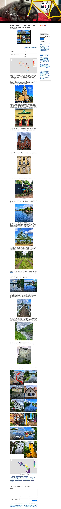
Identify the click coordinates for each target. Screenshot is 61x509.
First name (41, 29)
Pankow (41, 70)
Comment (12, 488)
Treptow (46, 75)
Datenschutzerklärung (43, 22)
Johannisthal (26, 477)
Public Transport (45, 71)
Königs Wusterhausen (32, 477)
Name (11, 496)
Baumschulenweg (47, 54)
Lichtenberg (48, 66)
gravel (20, 477)
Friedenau (47, 58)
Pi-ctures (34, 22)
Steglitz (41, 74)
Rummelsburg (46, 72)
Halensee (44, 65)
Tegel (42, 74)
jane (11, 28)
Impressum (48, 22)
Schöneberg (42, 73)
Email (20, 496)
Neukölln (21, 478)
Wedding (45, 77)
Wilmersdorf (12, 481)
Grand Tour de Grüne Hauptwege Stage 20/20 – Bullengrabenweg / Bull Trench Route (45, 44)
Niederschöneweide (26, 478)
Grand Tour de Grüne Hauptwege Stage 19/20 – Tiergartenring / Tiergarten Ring (45, 46)
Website (30, 496)
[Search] (50, 81)
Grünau (23, 477)
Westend (48, 77)
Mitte (18, 478)
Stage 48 (11, 272)
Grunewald (41, 65)
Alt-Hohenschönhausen (42, 54)
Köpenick (12, 478)
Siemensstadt (46, 73)
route (19, 82)
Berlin (41, 55)
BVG (47, 55)
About (38, 22)
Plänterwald (31, 478)
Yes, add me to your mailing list (15, 499)
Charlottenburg (44, 57)
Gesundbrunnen (42, 60)
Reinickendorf (42, 72)
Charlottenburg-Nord (43, 58)
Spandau (48, 73)
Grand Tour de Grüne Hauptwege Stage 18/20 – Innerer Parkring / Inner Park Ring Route (45, 49)
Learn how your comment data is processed (28, 503)
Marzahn (44, 67)
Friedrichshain (46, 59)
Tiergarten (42, 75)
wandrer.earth (13, 56)
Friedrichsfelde (41, 59)
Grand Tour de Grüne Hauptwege (15, 477)
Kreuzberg (15, 478)
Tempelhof (45, 74)
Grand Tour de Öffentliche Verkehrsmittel (44, 63)
